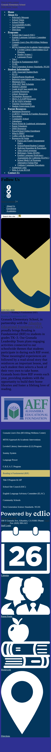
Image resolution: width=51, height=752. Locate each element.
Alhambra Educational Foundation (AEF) (21, 324)
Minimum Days (18, 82)
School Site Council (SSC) (23, 35)
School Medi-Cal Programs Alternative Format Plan (29, 161)
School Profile (18, 22)
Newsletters (17, 116)
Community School (20, 119)
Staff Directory (18, 27)
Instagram (9, 196)
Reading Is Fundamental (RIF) (25, 62)
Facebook (9, 187)
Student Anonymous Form (23, 106)
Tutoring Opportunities (22, 104)
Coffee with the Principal (22, 136)
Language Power (24, 57)
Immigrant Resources (21, 111)
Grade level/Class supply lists (24, 89)
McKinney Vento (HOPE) (28, 153)
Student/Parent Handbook (23, 77)
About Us (11, 206)
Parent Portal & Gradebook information (29, 123)
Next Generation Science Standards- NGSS (30, 67)
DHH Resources (19, 128)
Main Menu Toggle (9, 7)
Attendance (17, 121)
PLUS (14, 74)
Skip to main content (10, 2)
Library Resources (20, 94)
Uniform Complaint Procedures (30, 165)
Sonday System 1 (24, 54)
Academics (11, 211)
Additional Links (19, 167)
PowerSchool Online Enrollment (26, 131)
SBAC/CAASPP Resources (24, 99)
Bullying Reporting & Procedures (31, 148)
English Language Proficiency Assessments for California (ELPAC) (33, 156)
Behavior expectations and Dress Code (28, 79)
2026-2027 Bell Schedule (23, 84)
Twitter (9, 191)
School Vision (18, 20)
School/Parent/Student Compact (31, 145)
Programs (5, 312)
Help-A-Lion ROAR (21, 170)
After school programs (27, 150)
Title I (14, 59)
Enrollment (11, 208)
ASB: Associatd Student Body (25, 72)
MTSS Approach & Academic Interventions (31, 47)
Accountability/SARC (21, 25)
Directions (16, 29)
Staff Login (6, 525)
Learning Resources (20, 91)
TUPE (15, 64)
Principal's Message (20, 17)
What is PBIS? (18, 133)
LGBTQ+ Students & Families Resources (30, 114)
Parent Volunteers (19, 126)
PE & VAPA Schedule (21, 101)
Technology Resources (22, 96)
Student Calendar (19, 86)
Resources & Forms (20, 138)
